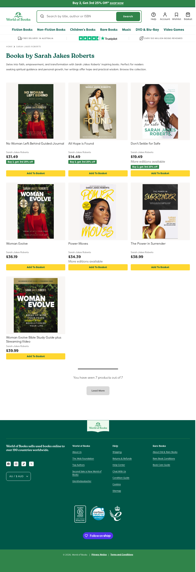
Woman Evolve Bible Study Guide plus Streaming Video (33, 339)
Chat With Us (119, 471)
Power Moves (78, 243)
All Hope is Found (81, 143)
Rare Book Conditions (164, 458)
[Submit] (42, 16)
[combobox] (89, 16)
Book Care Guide (161, 465)
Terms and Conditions (121, 554)
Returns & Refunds (122, 458)
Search (128, 16)
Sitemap (117, 491)
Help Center (119, 465)
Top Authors (78, 465)
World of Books (80, 555)
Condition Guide (121, 478)
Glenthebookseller (81, 481)
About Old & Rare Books (165, 452)
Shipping (117, 452)
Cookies (117, 484)
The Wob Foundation (83, 458)
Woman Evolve (17, 243)
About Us (77, 452)
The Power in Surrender (148, 243)
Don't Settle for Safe (145, 143)
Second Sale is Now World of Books (86, 473)
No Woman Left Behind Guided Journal (35, 143)
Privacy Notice (99, 554)
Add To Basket (36, 173)
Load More (98, 390)
